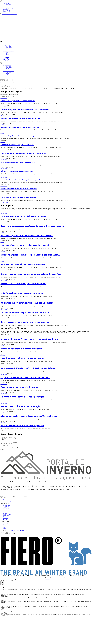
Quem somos (6, 499)
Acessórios (3, 133)
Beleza (7, 55)
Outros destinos (9, 69)
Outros (7, 57)
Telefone (2, 439)
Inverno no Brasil (7, 9)
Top (1, 576)
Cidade (2, 115)
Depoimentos (6, 515)
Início (4, 44)
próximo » (5, 202)
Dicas (2, 364)
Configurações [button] (4, 580)
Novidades (5, 516)
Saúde (7, 53)
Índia (2, 150)
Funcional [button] (3, 591)
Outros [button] (2, 608)
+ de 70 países (6, 3)
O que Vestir (8, 52)
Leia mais (47, 579)
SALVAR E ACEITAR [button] (4, 616)
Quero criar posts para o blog (11, 447)
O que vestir (8, 72)
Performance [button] (3, 595)
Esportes (11, 82)
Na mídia (5, 519)
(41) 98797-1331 (10, 530)
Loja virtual (5, 58)
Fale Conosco (6, 59)
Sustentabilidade (7, 514)
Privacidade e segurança (8, 501)
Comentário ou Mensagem (7, 443)
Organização (8, 54)
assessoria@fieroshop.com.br (20, 530)
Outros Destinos (9, 8)
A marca (5, 513)
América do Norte (9, 4)
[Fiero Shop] (46, 574)
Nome (2, 438)
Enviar (2, 449)
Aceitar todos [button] (10, 580)
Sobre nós (5, 60)
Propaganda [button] (3, 603)
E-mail (2, 441)
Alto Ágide (3, 422)
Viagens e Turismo (7, 11)
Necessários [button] (3, 612)
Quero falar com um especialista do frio (13, 445)
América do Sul (9, 5)
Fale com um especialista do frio (9, 14)
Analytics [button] (3, 599)
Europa (7, 7)
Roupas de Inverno (7, 10)
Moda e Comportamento (8, 51)
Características (4, 98)
